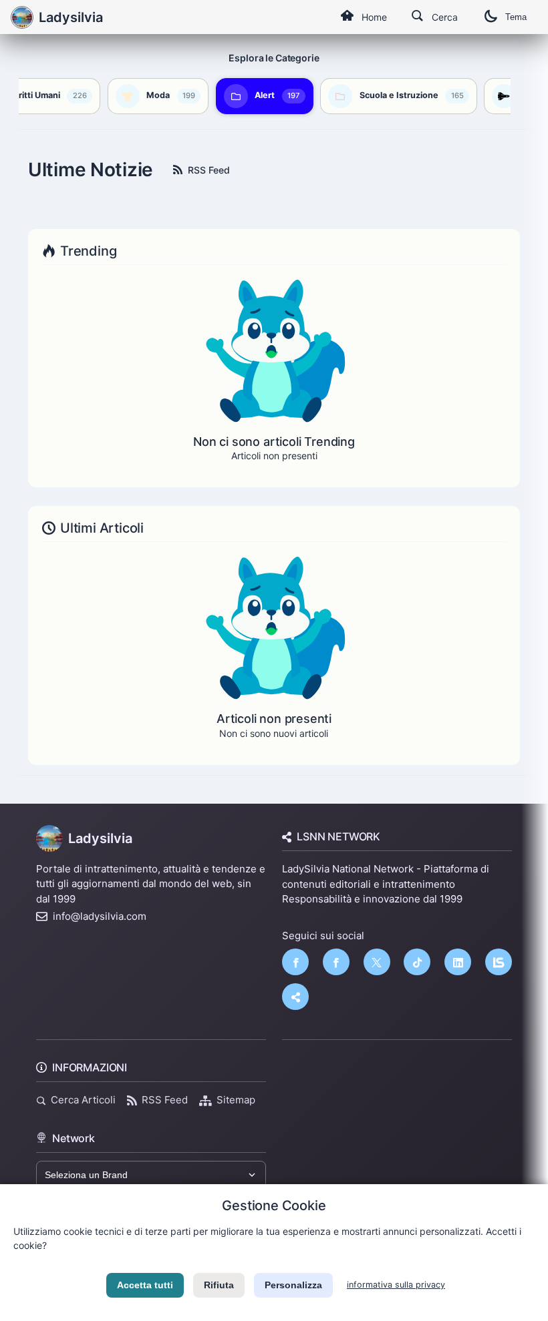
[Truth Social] (295, 996)
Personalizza (293, 1285)
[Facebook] (295, 962)
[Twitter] (377, 962)
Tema (516, 17)
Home (374, 17)
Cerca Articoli (83, 1099)
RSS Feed (209, 170)
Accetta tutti (145, 1285)
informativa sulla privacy (396, 1285)
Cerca (445, 17)
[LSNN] (498, 962)
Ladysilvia (100, 838)
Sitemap (236, 1099)
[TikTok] (417, 962)
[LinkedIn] (457, 962)
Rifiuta (219, 1285)
